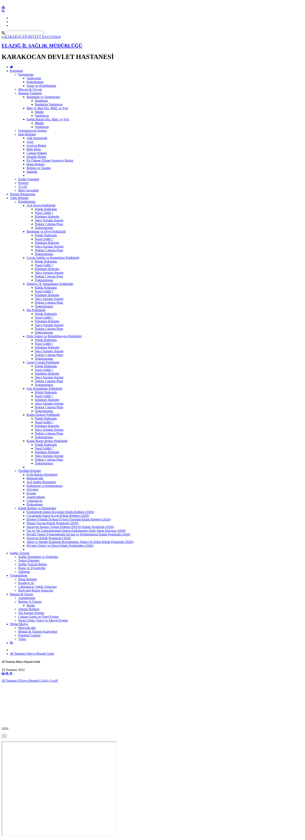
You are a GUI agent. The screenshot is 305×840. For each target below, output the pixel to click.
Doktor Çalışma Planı (49, 224)
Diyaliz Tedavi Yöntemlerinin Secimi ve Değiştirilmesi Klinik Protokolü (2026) (78, 534)
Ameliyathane (36, 497)
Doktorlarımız (44, 228)
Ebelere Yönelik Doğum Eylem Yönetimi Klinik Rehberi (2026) (69, 519)
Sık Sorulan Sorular (31, 613)
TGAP (22, 186)
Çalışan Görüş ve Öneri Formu (38, 616)
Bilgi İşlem (34, 149)
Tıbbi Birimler (19, 198)
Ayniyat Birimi (36, 145)
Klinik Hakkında (46, 209)
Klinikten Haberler (47, 216)
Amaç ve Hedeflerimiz (41, 85)
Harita (31, 605)
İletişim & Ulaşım (21, 594)
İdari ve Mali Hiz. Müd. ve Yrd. (47, 108)
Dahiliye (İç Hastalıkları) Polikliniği (50, 284)
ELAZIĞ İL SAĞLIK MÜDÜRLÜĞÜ (42, 45)
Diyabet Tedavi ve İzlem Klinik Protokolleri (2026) (60, 545)
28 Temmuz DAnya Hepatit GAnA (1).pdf (30, 680)
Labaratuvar (34, 500)
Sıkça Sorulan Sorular (49, 220)
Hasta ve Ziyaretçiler (31, 568)
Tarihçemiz (34, 78)
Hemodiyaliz (35, 478)
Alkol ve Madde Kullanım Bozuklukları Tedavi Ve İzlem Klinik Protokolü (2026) (80, 542)
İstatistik (32, 171)
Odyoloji (32, 489)
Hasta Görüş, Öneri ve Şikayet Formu (43, 620)
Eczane (31, 493)
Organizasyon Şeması (32, 130)
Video (22, 639)
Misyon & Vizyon (30, 89)
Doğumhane (35, 504)
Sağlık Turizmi (19, 553)
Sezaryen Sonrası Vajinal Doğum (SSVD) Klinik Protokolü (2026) (70, 527)
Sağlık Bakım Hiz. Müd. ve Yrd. (48, 119)
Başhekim (41, 100)
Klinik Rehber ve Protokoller (37, 508)
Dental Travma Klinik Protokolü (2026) (52, 523)
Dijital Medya (19, 624)
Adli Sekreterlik (37, 138)
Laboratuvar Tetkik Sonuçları (37, 586)
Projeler (23, 183)
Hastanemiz (26, 74)
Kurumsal (16, 70)
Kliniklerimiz (26, 201)
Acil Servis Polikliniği (41, 205)
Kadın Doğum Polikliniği (43, 414)
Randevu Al (26, 583)
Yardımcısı (42, 115)
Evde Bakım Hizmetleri (42, 474)
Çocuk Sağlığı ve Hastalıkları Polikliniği (53, 257)
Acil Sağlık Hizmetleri (41, 482)
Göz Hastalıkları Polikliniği (44, 388)
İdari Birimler (27, 134)
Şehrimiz (24, 572)
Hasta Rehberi (27, 579)
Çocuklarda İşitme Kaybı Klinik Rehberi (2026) (58, 515)
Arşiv (30, 142)
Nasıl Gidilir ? (44, 213)
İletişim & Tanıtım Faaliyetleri (37, 631)
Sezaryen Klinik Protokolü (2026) (49, 538)
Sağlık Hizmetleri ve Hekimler (38, 557)
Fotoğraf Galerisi (29, 635)
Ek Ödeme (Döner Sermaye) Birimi (50, 160)
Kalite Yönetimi (28, 179)
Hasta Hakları (36, 164)
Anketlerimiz (26, 598)
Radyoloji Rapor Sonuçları (35, 590)
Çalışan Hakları (37, 153)
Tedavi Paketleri (28, 560)
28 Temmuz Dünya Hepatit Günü (32, 653)
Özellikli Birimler (29, 471)
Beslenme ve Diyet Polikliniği (46, 231)
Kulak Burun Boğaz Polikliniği (47, 441)
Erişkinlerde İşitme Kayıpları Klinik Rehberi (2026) (60, 512)
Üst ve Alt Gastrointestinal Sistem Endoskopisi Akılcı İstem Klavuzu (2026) (76, 530)
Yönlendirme (18, 575)
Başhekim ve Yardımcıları (43, 97)
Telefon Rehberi (28, 609)
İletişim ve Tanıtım (39, 168)
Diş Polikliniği (36, 310)
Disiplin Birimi (36, 156)
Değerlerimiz (35, 82)
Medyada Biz (27, 628)
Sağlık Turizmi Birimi (32, 564)
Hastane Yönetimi (30, 93)
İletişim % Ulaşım (29, 601)
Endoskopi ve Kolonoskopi (44, 486)
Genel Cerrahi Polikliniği (43, 362)
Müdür (39, 112)
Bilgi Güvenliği (28, 190)
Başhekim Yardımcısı (48, 104)
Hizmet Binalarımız (22, 194)
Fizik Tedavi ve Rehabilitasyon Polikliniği (54, 336)
